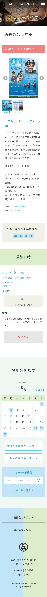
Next (41, 78)
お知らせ (18, 570)
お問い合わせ (23, 574)
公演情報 (29, 570)
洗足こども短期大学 (23, 564)
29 (41, 428)
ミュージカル (19, 210)
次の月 (39, 390)
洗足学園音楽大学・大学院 (23, 559)
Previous (5, 78)
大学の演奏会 (19, 206)
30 (5, 434)
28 (35, 428)
